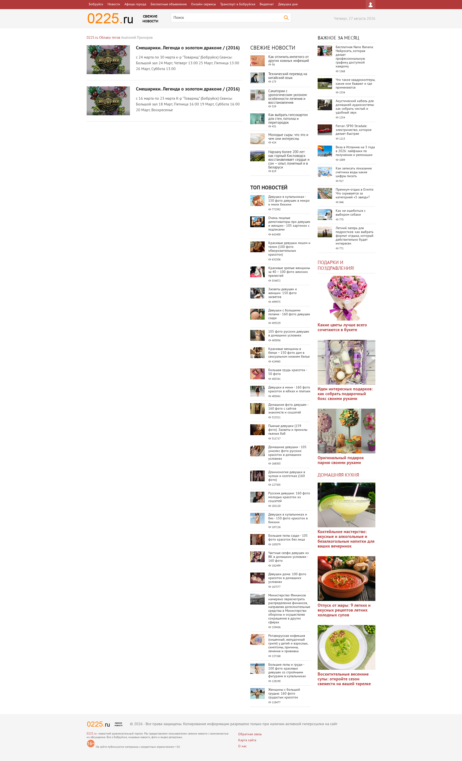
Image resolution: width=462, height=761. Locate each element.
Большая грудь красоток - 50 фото (287, 372)
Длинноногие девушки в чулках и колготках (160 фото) (286, 476)
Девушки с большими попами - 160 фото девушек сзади (289, 314)
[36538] (346, 647)
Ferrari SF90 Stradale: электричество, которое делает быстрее (354, 130)
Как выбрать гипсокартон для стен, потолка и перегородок (288, 119)
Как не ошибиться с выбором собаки (351, 213)
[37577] (346, 578)
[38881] (346, 505)
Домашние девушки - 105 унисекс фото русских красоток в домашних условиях (287, 453)
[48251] (346, 362)
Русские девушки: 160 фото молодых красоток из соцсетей (289, 497)
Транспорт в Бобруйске (237, 4)
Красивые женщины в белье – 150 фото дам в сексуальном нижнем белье (289, 353)
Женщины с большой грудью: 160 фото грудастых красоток (284, 694)
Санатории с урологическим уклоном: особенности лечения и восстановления (288, 97)
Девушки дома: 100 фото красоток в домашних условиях (287, 578)
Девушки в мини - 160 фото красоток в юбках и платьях (289, 389)
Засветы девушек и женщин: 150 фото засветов (282, 293)
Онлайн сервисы (203, 4)
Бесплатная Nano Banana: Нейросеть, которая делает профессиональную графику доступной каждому (355, 57)
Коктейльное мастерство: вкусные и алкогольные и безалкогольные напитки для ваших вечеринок (346, 539)
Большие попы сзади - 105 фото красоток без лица (288, 538)
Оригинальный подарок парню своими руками (341, 460)
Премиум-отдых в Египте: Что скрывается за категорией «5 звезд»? (355, 194)
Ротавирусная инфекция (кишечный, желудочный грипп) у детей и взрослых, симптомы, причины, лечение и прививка (288, 643)
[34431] (346, 431)
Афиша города (135, 4)
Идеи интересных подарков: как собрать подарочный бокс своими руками (345, 394)
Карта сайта (247, 740)
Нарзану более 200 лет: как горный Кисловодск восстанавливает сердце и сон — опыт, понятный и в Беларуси (288, 160)
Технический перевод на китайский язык (287, 76)
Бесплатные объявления (169, 4)
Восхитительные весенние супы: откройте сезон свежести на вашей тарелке (344, 679)
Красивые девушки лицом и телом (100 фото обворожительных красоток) (289, 249)
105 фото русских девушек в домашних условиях (288, 334)
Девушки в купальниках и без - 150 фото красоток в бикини (288, 518)
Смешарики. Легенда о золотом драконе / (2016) (188, 48)
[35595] (346, 298)
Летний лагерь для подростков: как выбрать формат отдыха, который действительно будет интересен (354, 236)
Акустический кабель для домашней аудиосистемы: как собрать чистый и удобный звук (355, 107)
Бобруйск (96, 4)
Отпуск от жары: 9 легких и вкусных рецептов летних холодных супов (344, 610)
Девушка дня (288, 4)
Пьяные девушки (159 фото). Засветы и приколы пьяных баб (287, 430)
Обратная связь (250, 734)
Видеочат (267, 4)
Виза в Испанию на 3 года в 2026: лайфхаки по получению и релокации (355, 151)
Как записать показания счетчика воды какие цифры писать (354, 172)
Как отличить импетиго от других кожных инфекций (288, 59)
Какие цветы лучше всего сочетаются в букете (342, 327)
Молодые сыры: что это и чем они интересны (288, 137)
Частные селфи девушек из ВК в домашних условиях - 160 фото (288, 557)
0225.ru (91, 734)
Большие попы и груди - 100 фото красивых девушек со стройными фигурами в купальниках (287, 670)
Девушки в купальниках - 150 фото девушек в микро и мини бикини (289, 201)
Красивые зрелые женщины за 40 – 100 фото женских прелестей (289, 272)
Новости (114, 4)
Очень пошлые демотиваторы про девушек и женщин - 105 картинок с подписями (289, 224)
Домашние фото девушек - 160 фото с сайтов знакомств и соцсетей (288, 409)
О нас (242, 746)
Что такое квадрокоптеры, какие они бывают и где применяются (355, 84)
